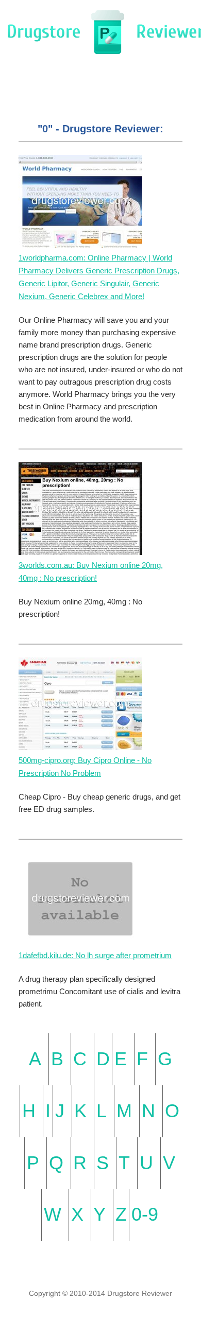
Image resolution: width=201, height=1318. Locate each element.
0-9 (144, 1214)
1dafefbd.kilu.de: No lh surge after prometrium (95, 955)
